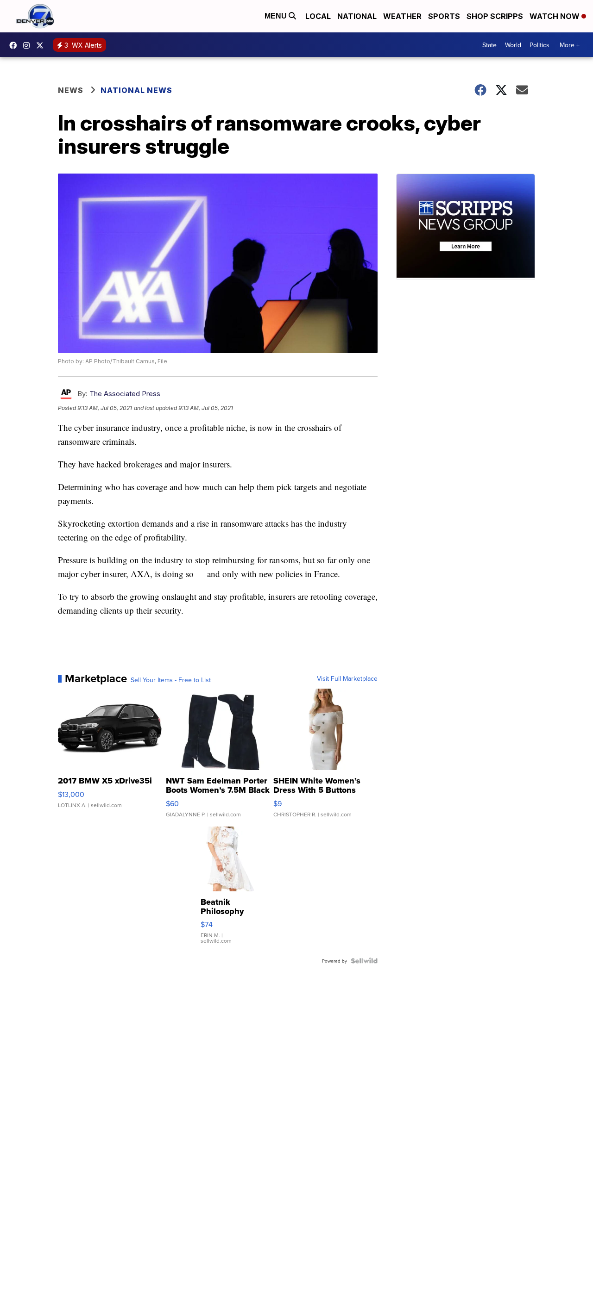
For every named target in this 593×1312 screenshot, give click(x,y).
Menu (277, 16)
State (489, 45)
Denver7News (15, 45)
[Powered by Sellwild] (364, 961)
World (513, 45)
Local (318, 16)
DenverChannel (42, 45)
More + (570, 45)
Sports (444, 16)
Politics (539, 45)
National (357, 16)
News (70, 90)
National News (136, 90)
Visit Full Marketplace (347, 678)
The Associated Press (124, 393)
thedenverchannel (28, 45)
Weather (402, 16)
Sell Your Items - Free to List (171, 680)
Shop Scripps (495, 16)
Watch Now (555, 16)
